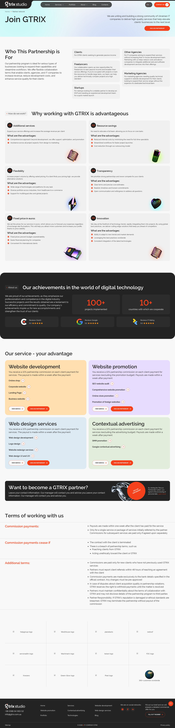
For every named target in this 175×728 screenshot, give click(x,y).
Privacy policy (165, 725)
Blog (96, 715)
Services (71, 706)
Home (42, 706)
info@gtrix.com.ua (13, 714)
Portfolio (43, 715)
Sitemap (8, 725)
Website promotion (47, 710)
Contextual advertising (76, 710)
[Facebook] (128, 709)
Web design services (103, 710)
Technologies (73, 715)
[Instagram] (122, 709)
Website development (103, 706)
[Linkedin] (133, 709)
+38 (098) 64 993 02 (14, 711)
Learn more (162, 494)
